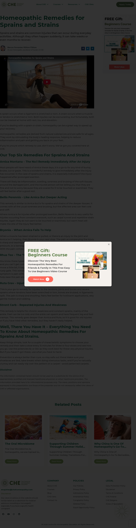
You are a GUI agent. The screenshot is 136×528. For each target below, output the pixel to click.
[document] (68, 264)
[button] (109, 244)
